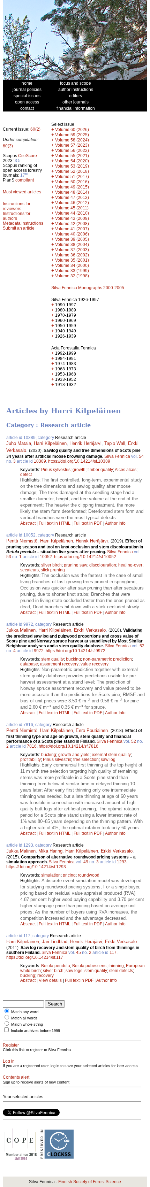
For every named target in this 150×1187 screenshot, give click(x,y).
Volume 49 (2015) (72, 187)
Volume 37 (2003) (72, 249)
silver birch (51, 565)
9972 (39, 650)
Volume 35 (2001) (72, 260)
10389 (40, 461)
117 (113, 952)
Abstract (28, 523)
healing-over (130, 565)
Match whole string (27, 1024)
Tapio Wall (114, 443)
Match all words (24, 1018)
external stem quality (111, 754)
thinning (116, 965)
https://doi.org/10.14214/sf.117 (34, 957)
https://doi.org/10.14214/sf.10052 (85, 556)
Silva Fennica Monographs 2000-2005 (87, 287)
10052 (46, 556)
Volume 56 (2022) (72, 150)
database (29, 664)
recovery (45, 975)
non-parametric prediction (107, 659)
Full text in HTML (55, 523)
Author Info (115, 523)
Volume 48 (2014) (72, 192)
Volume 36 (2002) (72, 255)
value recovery (94, 664)
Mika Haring (50, 851)
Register (11, 1045)
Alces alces (125, 469)
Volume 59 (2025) (72, 134)
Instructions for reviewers (16, 206)
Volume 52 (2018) (72, 171)
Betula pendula (55, 965)
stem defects (121, 970)
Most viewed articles (22, 192)
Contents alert (16, 1077)
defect (26, 474)
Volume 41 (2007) (72, 228)
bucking (73, 659)
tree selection (86, 759)
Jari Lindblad (54, 941)
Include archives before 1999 (35, 1030)
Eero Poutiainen (92, 730)
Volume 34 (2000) (72, 265)
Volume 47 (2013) (72, 197)
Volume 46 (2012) (72, 202)
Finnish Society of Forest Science (89, 1181)
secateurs (29, 570)
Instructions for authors (16, 216)
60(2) (35, 129)
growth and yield (74, 754)
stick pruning (53, 570)
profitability (30, 759)
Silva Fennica (117, 456)
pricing (69, 875)
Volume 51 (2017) (72, 176)
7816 (32, 746)
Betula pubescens (89, 965)
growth (79, 469)
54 (141, 456)
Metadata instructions (23, 223)
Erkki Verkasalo (90, 630)
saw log (108, 759)
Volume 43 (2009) (72, 218)
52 (142, 645)
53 (8, 556)
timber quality (100, 469)
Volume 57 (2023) (72, 145)
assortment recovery (59, 664)
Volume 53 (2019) (72, 166)
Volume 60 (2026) (72, 129)
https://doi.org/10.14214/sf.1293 (36, 866)
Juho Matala (18, 443)
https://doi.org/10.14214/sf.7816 (68, 746)
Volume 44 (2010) (72, 213)
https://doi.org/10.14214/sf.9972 (75, 650)
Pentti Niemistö (21, 541)
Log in (9, 1061)
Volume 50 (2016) (72, 181)
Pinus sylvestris (55, 469)
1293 (122, 862)
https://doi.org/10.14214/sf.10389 (79, 461)
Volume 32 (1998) (72, 275)
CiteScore (27, 155)
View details (51, 980)
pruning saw (75, 565)
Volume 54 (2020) (72, 161)
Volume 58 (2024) (72, 140)
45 (78, 952)
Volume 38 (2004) (72, 244)
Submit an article (19, 228)
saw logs (74, 970)
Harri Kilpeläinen (50, 443)
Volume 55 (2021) (72, 155)
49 (85, 862)
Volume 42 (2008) (72, 223)
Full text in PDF (88, 523)
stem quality (52, 659)
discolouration (102, 565)
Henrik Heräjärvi (85, 443)
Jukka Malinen (21, 630)
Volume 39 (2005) (72, 239)
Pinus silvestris (57, 759)
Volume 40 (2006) (72, 234)
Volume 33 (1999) (72, 270)
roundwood (88, 875)
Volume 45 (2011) (72, 208)
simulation (51, 875)
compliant (24, 180)
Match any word (24, 1012)
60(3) (8, 146)
